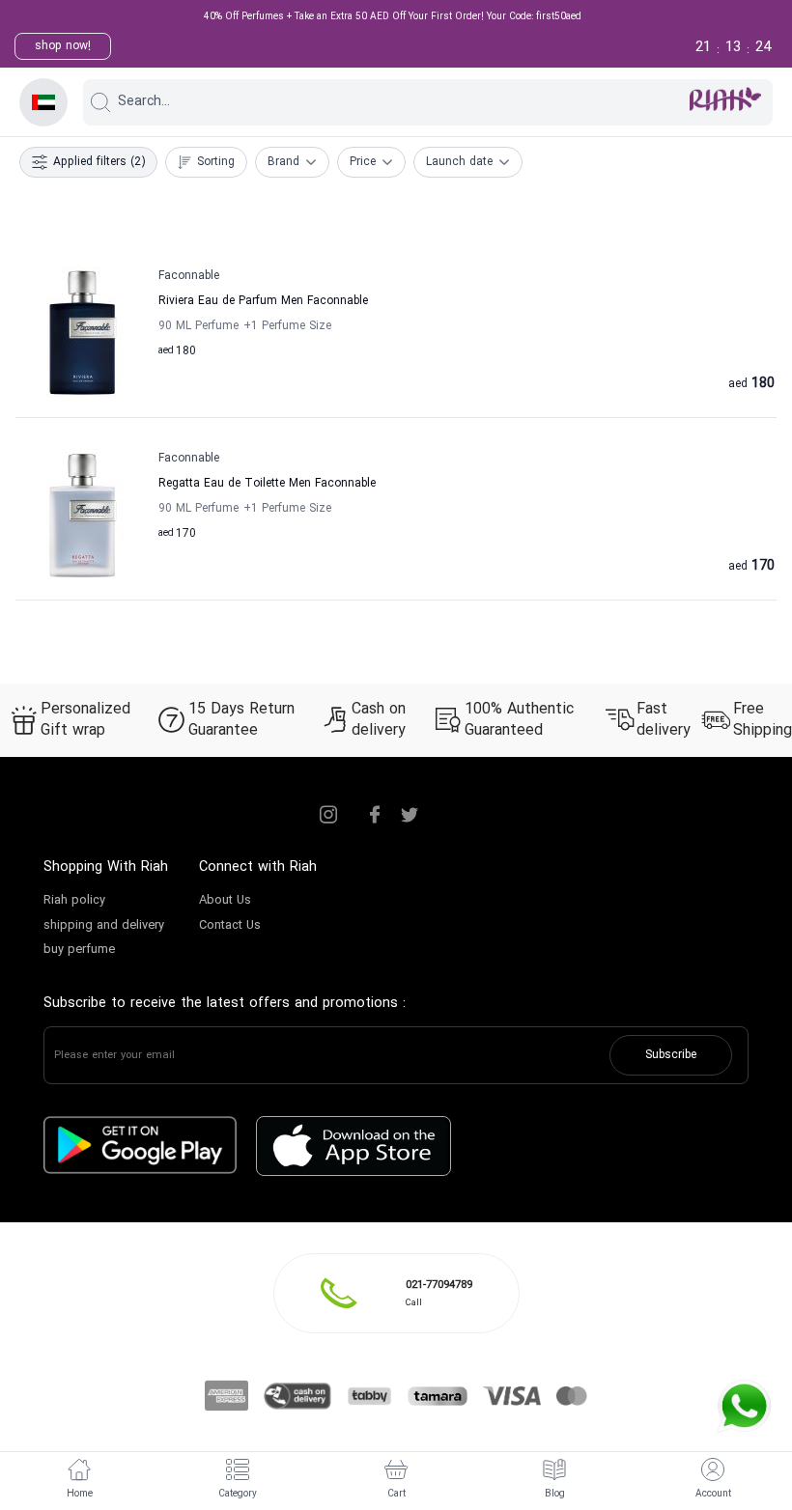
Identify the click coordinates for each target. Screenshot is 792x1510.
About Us (225, 900)
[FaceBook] (374, 814)
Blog (555, 1494)
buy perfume (79, 950)
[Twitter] (409, 814)
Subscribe (670, 1055)
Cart (396, 1494)
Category (237, 1494)
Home (80, 1494)
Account (713, 1494)
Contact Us (230, 926)
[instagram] (328, 814)
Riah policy (74, 900)
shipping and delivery (103, 926)
